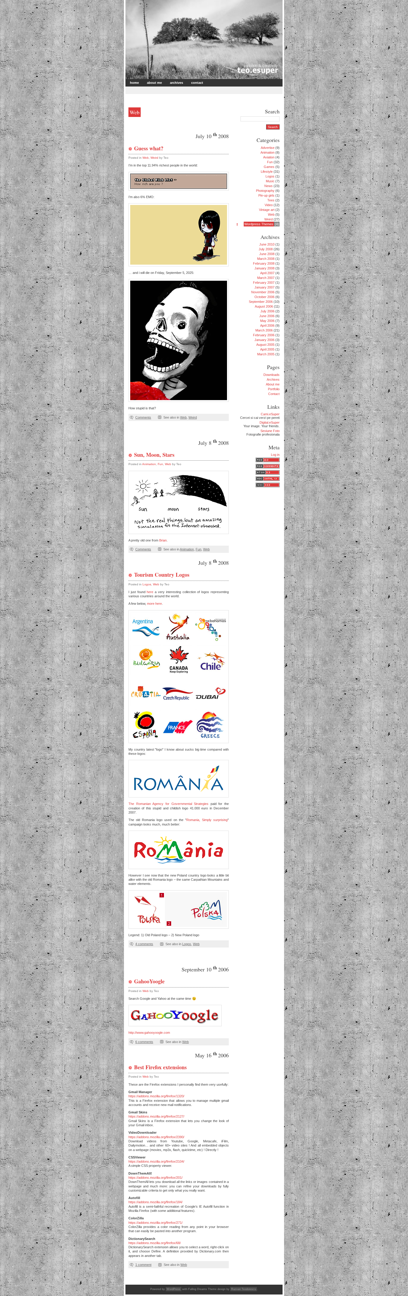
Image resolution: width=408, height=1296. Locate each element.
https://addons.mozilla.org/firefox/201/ (155, 1177)
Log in (275, 454)
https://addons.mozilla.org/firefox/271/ (155, 1222)
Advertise (267, 147)
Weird (154, 157)
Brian (163, 540)
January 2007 (264, 287)
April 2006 (267, 325)
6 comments (144, 1042)
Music (270, 181)
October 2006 (264, 297)
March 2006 (264, 330)
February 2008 (263, 263)
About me (154, 82)
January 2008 (264, 268)
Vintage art (266, 210)
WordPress (173, 1289)
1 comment (143, 1264)
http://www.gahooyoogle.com (149, 1032)
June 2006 (266, 316)
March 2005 (265, 354)
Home (134, 82)
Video (269, 205)
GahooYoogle (149, 981)
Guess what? (148, 148)
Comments (143, 417)
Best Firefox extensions (160, 1067)
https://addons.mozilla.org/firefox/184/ (155, 1202)
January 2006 (264, 340)
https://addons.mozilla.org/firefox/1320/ (156, 1096)
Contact (197, 82)
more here (154, 603)
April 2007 (267, 273)
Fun (160, 464)
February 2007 (263, 282)
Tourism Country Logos (161, 574)
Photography (265, 190)
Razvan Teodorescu (243, 1289)
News (268, 186)
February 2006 (263, 335)
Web (145, 157)
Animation (149, 464)
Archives (176, 82)
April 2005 (267, 349)
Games (269, 167)
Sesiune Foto (270, 431)
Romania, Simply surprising (207, 820)
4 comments (144, 944)
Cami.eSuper (270, 414)
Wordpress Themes (258, 224)
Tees (270, 200)
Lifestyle (267, 171)
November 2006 (262, 292)
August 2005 (265, 344)
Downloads (271, 375)
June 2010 (266, 244)
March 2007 (265, 278)
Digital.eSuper (270, 422)
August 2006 (264, 306)
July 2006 (267, 311)
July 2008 (266, 249)
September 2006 (261, 301)
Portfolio (274, 389)
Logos (146, 584)
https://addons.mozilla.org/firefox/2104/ (156, 1161)
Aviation (268, 157)
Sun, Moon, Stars (154, 455)
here (150, 592)
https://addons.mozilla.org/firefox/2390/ (156, 1137)
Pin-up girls (266, 195)
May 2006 (267, 321)
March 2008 (265, 258)
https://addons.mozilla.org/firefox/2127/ (156, 1116)
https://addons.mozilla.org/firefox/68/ (154, 1243)
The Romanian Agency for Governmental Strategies (168, 804)
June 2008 (266, 254)
